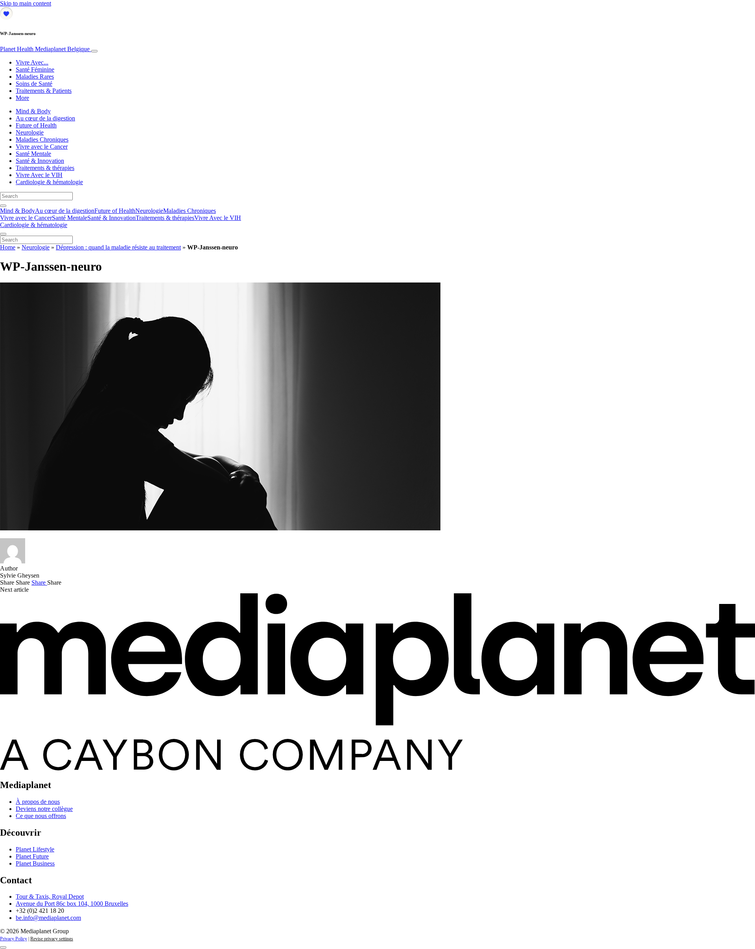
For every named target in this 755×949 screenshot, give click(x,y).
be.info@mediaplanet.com (48, 917)
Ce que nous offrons (41, 815)
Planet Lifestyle (35, 849)
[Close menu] (3, 234)
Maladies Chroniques (42, 139)
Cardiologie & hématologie (49, 182)
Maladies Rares (35, 76)
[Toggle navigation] (94, 51)
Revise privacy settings (51, 939)
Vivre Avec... (32, 62)
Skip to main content (25, 3)
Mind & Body (33, 111)
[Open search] (3, 206)
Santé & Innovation (40, 160)
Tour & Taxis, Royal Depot (50, 896)
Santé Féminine (35, 69)
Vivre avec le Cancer (42, 146)
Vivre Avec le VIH (39, 175)
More (22, 97)
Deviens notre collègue (44, 808)
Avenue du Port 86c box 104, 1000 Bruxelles (72, 903)
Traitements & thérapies (45, 167)
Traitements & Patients (44, 90)
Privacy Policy (13, 939)
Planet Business (35, 863)
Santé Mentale (33, 153)
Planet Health (45, 49)
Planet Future (32, 856)
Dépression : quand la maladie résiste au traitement (118, 247)
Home (7, 247)
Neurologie (30, 132)
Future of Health (36, 125)
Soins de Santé (34, 83)
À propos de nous (38, 801)
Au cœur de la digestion (45, 118)
